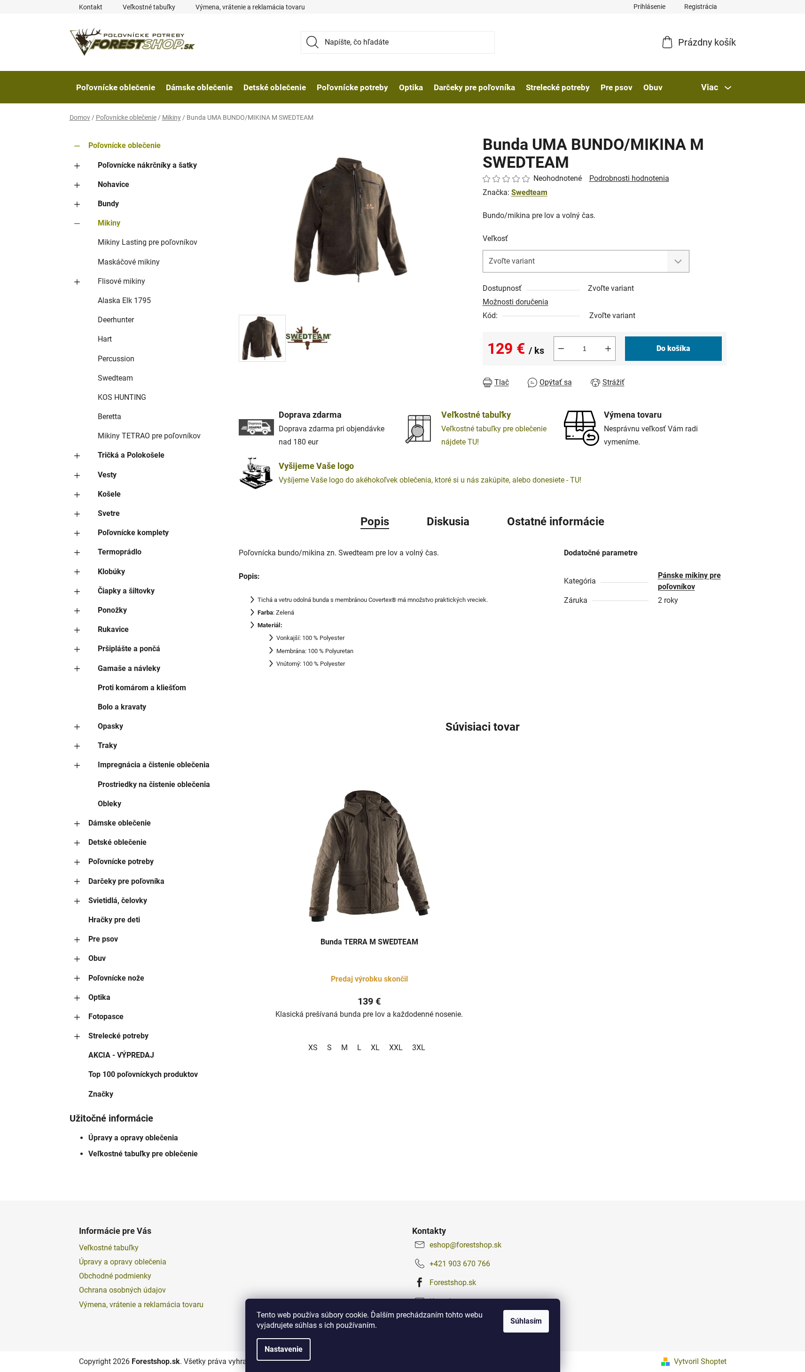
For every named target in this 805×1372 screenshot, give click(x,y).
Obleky (109, 803)
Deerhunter (116, 319)
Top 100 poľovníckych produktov (143, 1074)
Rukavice (113, 629)
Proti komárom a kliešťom (142, 687)
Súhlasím (526, 1321)
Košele (109, 494)
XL (375, 1047)
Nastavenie (284, 1349)
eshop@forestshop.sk (465, 1244)
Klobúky (111, 571)
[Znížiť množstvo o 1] (561, 348)
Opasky (110, 726)
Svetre (109, 513)
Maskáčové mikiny (129, 261)
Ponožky (112, 610)
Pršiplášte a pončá (129, 648)
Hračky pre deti (114, 919)
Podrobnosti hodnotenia (629, 178)
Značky (100, 1094)
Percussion (116, 358)
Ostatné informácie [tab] (555, 521)
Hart (105, 339)
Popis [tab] (374, 521)
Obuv (97, 958)
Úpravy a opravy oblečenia (133, 1137)
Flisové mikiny (121, 281)
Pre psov (103, 939)
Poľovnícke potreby (121, 861)
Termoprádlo (119, 551)
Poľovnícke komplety (133, 532)
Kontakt (90, 7)
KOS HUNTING (122, 397)
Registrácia (700, 6)
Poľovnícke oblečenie (124, 145)
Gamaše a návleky (129, 668)
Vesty (107, 474)
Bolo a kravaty (122, 706)
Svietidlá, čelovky (117, 900)
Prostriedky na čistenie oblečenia (154, 784)
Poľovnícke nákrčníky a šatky (147, 165)
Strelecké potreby (118, 1035)
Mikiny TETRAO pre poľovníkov (149, 435)
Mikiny (109, 222)
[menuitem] (115, 87)
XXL (396, 1047)
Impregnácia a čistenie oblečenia (154, 764)
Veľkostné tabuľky (149, 7)
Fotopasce (106, 1016)
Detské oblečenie (117, 842)
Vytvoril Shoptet (700, 1361)
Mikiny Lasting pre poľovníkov (147, 242)
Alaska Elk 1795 (124, 300)
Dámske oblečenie (119, 823)
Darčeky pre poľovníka (126, 881)
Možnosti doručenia (515, 301)
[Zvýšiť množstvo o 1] (608, 348)
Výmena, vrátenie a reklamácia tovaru (250, 7)
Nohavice (113, 184)
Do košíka (673, 348)
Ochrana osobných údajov (122, 1290)
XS (313, 1047)
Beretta (109, 416)
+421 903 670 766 (460, 1263)
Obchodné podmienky (115, 1275)
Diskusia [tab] (448, 521)
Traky (107, 745)
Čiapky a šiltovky (126, 590)
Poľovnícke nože (116, 978)
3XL (418, 1047)
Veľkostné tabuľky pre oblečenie (143, 1153)
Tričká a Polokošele (131, 455)
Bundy (108, 203)
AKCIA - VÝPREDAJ (121, 1055)
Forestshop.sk (453, 1282)
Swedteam (115, 378)
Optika (99, 997)
